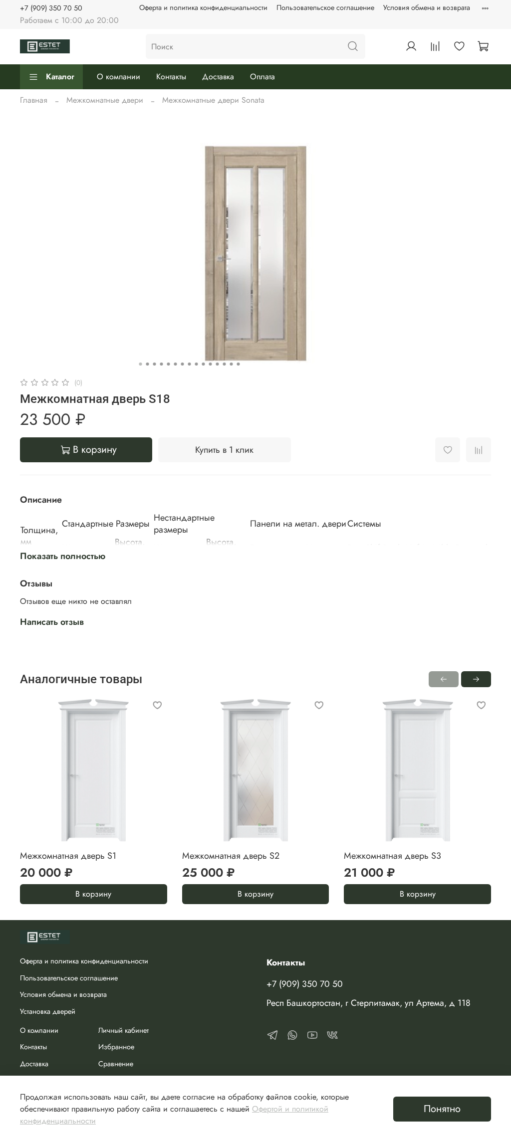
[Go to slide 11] (210, 364)
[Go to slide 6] (175, 364)
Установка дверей (47, 1011)
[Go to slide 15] (238, 364)
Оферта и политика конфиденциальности (203, 7)
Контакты (171, 76)
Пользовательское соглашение (325, 7)
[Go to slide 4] (161, 364)
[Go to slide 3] (154, 364)
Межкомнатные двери (104, 100)
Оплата (262, 76)
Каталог (60, 76)
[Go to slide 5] (168, 364)
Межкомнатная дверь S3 (392, 855)
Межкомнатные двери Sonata (213, 100)
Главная (33, 100)
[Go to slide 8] (189, 364)
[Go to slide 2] (147, 364)
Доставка (218, 76)
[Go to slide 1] (140, 364)
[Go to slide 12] (217, 364)
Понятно (442, 1109)
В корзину (93, 894)
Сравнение (115, 1064)
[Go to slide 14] (231, 364)
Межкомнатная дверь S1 (68, 855)
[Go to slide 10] (203, 364)
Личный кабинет (123, 1030)
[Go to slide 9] (196, 364)
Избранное (116, 1047)
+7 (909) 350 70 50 (51, 8)
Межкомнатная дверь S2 (230, 855)
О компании (118, 76)
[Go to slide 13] (224, 364)
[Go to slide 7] (182, 364)
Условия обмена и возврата (426, 7)
